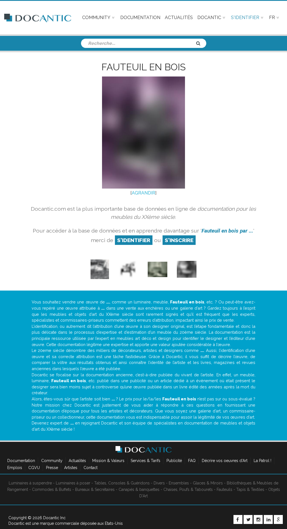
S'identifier (133, 240)
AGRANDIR (143, 193)
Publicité (174, 460)
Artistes (70, 467)
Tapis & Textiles (250, 489)
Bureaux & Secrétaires (95, 489)
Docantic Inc (54, 518)
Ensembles (179, 483)
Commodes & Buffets (51, 489)
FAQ (192, 460)
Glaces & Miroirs (208, 483)
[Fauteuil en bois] (100, 269)
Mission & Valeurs (108, 460)
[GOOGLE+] (278, 519)
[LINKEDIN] (268, 519)
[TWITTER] (248, 519)
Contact (91, 467)
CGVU (34, 467)
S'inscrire (179, 240)
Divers (159, 483)
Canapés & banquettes (139, 489)
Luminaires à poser (73, 483)
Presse (52, 467)
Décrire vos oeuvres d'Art (224, 460)
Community (52, 460)
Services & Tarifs (145, 460)
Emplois (14, 467)
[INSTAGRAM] (258, 519)
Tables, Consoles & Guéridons (122, 483)
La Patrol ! (262, 460)
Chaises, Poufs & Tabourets (188, 489)
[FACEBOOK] (237, 519)
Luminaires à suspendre (30, 483)
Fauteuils (224, 489)
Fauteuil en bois (143, 67)
